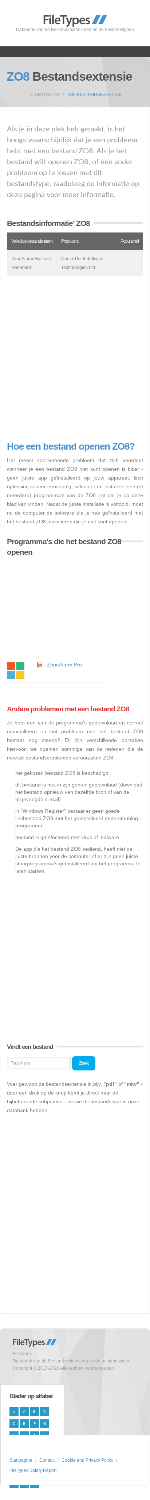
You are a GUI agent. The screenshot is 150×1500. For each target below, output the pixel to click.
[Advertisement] (75, 359)
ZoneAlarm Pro (64, 665)
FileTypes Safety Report (32, 1470)
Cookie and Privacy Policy (87, 1460)
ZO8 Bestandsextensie (94, 94)
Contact (47, 1460)
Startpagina (45, 94)
